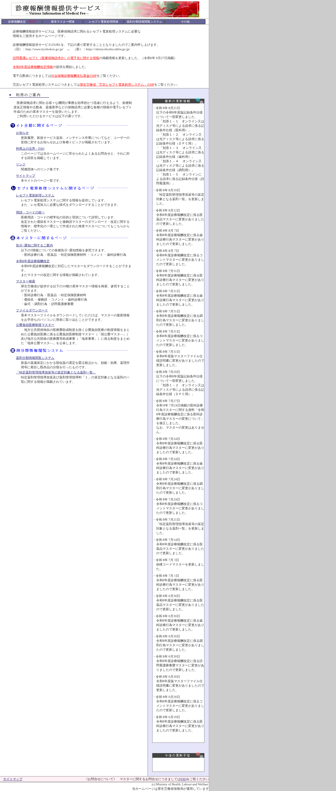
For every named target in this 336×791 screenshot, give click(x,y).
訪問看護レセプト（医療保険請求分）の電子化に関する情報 (56, 58)
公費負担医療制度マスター (35, 325)
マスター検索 (25, 281)
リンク (21, 164)
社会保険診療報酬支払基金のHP (74, 76)
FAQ (183, 779)
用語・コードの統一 (30, 212)
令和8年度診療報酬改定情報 (33, 67)
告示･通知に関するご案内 (34, 245)
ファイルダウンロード (32, 310)
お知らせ (22, 133)
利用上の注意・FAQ (30, 148)
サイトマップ (25, 176)
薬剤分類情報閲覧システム (35, 358)
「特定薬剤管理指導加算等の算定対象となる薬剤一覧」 (56, 372)
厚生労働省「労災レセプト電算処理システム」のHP (117, 84)
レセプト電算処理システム (35, 195)
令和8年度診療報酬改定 (33, 261)
